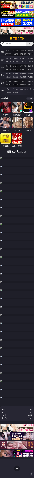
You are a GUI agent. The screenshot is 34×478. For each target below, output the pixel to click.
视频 (2, 60)
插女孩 (8, 89)
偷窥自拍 (8, 74)
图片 (2, 75)
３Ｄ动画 (30, 58)
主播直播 (23, 62)
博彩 (2, 52)
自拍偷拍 (15, 58)
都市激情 (8, 81)
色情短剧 (15, 92)
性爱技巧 (30, 85)
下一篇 (30, 414)
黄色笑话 (23, 85)
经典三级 (15, 69)
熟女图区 (23, 77)
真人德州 (15, 51)
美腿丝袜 (8, 77)
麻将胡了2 (8, 54)
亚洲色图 (15, 74)
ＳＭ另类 (30, 62)
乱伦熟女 (23, 69)
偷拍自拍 (15, 66)
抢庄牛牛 (30, 54)
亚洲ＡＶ (8, 58)
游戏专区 (30, 51)
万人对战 (23, 51)
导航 (2, 90)
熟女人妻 (8, 62)
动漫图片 (30, 74)
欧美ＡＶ (23, 58)
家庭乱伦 (15, 81)
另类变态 (30, 69)
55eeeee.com (17, 39)
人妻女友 (23, 81)
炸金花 (16, 54)
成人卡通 (23, 66)
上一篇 (4, 414)
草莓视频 (23, 89)
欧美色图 (23, 74)
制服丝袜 (8, 69)
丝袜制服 (15, 62)
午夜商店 (15, 89)
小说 (2, 83)
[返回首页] (32, 474)
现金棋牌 (23, 54)
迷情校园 (8, 85)
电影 (2, 67)
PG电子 (8, 51)
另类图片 (30, 77)
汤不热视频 (30, 89)
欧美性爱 (30, 66)
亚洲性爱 (8, 66)
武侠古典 (30, 81)
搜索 (29, 43)
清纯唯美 (15, 77)
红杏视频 (8, 92)
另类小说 (15, 85)
